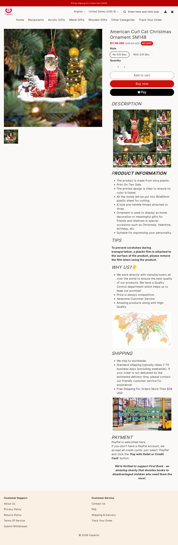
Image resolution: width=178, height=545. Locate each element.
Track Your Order (102, 520)
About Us (9, 503)
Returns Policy (13, 515)
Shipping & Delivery (104, 515)
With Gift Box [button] (141, 54)
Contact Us (98, 503)
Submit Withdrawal (15, 526)
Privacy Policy (13, 509)
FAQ (94, 509)
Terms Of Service (14, 520)
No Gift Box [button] (120, 54)
